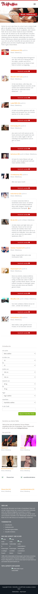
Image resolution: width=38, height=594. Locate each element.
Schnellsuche (8, 525)
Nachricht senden (23, 71)
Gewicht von (6, 381)
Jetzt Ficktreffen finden (27, 414)
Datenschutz (15, 591)
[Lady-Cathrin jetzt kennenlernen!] (28, 461)
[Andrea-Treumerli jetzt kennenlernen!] (5, 249)
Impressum (23, 591)
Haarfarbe (5, 399)
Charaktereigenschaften (11, 529)
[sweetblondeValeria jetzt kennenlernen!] (28, 482)
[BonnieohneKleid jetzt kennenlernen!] (9, 461)
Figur (3, 393)
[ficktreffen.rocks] (9, 4)
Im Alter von (6, 357)
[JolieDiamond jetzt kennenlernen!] (5, 52)
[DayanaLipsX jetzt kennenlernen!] (5, 270)
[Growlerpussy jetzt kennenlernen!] (5, 176)
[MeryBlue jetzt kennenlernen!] (5, 300)
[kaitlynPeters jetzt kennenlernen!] (5, 319)
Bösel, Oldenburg (16, 53)
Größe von (5, 369)
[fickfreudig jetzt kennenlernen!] (5, 127)
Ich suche (5, 350)
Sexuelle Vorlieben (10, 532)
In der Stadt (5, 406)
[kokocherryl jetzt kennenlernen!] (5, 195)
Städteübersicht (9, 527)
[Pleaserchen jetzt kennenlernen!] (9, 482)
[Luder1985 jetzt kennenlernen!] (5, 105)
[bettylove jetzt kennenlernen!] (5, 156)
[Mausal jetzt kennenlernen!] (9, 440)
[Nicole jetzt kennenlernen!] (5, 222)
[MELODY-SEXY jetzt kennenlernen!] (5, 78)
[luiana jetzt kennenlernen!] (28, 440)
